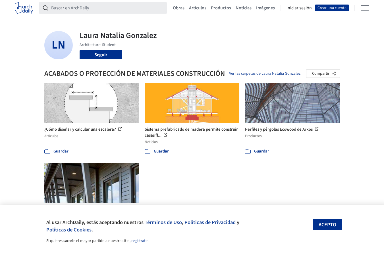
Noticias (244, 8)
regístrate (139, 241)
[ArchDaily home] (24, 8)
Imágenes (265, 8)
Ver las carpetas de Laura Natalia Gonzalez (264, 74)
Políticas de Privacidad (210, 222)
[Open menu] (365, 7)
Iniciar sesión (299, 8)
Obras (178, 8)
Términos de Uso (163, 222)
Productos (221, 8)
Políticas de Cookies (69, 229)
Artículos (197, 8)
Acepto (327, 224)
